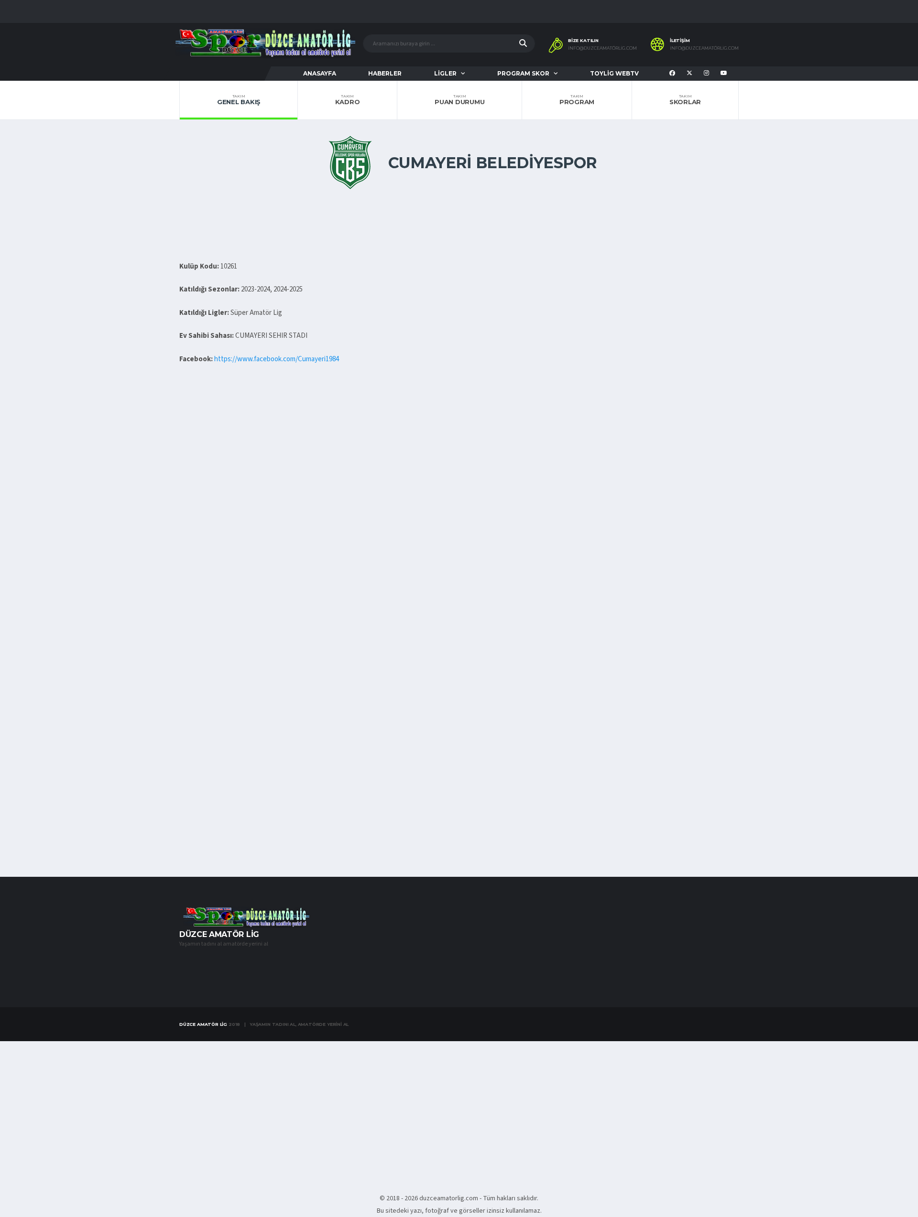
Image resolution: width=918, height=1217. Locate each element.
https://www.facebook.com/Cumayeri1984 (276, 359)
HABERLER (385, 73)
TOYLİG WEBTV (614, 73)
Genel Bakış (238, 100)
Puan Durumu (459, 100)
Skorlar (685, 100)
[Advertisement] (459, 530)
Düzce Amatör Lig (203, 1024)
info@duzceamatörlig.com (602, 48)
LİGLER (445, 73)
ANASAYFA (319, 73)
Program (576, 100)
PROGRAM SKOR (523, 73)
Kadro (347, 100)
